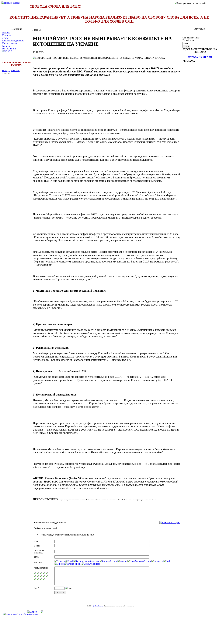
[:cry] (38, 579)
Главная (6, 32)
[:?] (35, 579)
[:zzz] (44, 576)
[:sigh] (47, 576)
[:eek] (38, 576)
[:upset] (41, 576)
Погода (6, 70)
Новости (6, 35)
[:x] (44, 579)
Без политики (9, 48)
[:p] (47, 573)
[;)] (41, 573)
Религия (6, 46)
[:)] (35, 573)
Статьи (5, 38)
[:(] (41, 579)
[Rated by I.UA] (47, 614)
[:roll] (35, 576)
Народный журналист (13, 40)
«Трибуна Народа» (98, 606)
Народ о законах (10, 43)
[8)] (44, 573)
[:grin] (38, 573)
